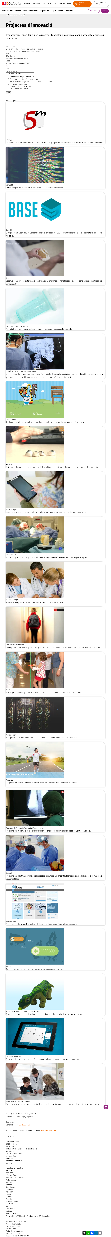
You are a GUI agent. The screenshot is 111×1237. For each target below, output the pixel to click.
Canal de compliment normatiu (17, 1236)
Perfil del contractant (13, 1233)
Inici (7, 15)
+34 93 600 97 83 (48, 1130)
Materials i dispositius (18, 84)
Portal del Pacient (102, 4)
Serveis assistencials (14, 1153)
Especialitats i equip (48, 11)
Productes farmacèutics (19, 89)
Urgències (9, 1158)
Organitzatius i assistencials (21, 86)
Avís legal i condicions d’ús (16, 1221)
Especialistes (11, 1156)
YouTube (9, 1199)
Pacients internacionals (83, 4)
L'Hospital (27, 4)
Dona (105, 11)
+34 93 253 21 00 (22, 1124)
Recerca (9, 1170)
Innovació (22, 15)
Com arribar (10, 1122)
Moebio (8, 61)
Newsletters (10, 1208)
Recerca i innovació (65, 11)
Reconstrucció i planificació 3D (22, 77)
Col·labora (93, 11)
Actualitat (36, 4)
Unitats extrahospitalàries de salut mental (22, 1149)
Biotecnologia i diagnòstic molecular (24, 79)
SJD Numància (11, 1144)
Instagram (9, 1192)
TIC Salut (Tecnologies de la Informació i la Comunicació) (32, 81)
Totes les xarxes (12, 1201)
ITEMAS (9, 53)
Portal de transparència (14, 1231)
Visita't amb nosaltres (14, 1161)
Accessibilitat (11, 1228)
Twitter (8, 1194)
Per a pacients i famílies (11, 11)
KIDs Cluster (10, 56)
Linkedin (9, 1196)
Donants (9, 1184)
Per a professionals (30, 11)
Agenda (8, 1206)
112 (16, 1136)
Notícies (9, 1211)
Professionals (11, 1180)
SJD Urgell (10, 1146)
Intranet (8, 1165)
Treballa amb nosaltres (14, 1168)
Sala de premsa (12, 1213)
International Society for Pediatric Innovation (23, 51)
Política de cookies (13, 1226)
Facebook (9, 1189)
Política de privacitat (13, 1224)
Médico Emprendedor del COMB (18, 63)
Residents (9, 1182)
